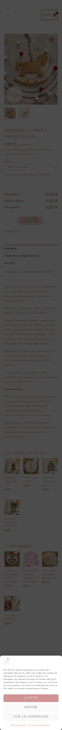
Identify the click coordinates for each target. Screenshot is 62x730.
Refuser (31, 707)
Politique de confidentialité (39, 725)
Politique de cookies (18, 725)
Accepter (31, 698)
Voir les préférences (31, 717)
